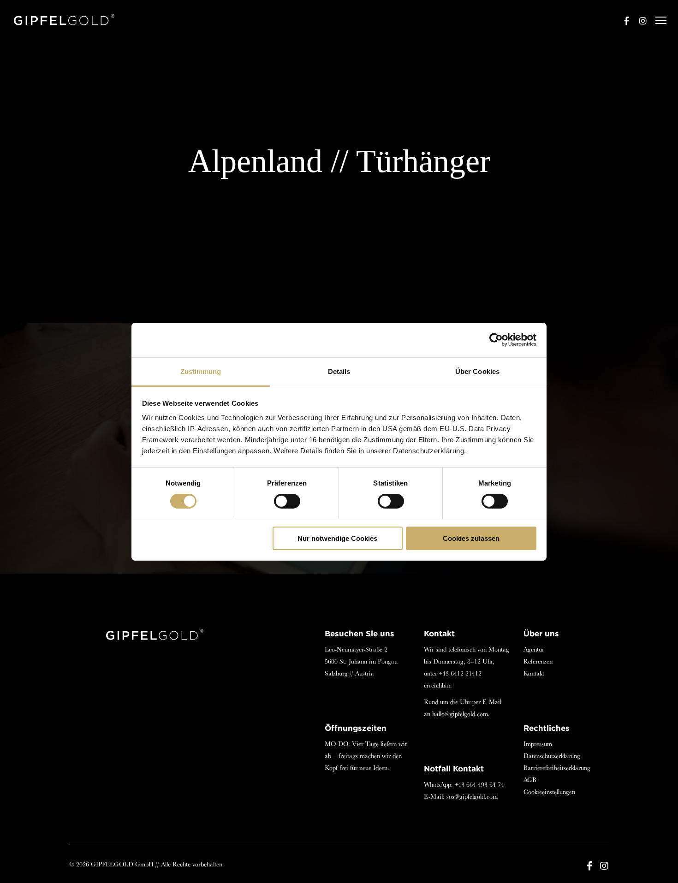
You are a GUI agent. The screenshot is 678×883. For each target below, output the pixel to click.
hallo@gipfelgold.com (460, 713)
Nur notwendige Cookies (337, 538)
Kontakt (533, 673)
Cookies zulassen (471, 538)
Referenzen (538, 661)
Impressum (537, 743)
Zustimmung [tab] (200, 371)
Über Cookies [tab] (477, 371)
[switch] (287, 501)
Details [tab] (339, 371)
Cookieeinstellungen (549, 791)
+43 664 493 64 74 (479, 784)
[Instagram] (638, 20)
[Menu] (656, 20)
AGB (529, 779)
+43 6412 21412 (460, 673)
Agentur (533, 649)
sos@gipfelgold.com (472, 796)
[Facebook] (622, 20)
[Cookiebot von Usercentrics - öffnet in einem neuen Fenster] (496, 340)
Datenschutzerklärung (551, 755)
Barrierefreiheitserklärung (556, 767)
